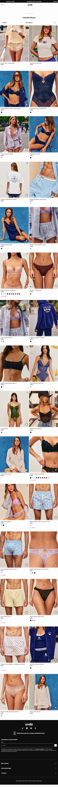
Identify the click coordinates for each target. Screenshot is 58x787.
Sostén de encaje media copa (6, 337)
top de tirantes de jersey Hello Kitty (37, 664)
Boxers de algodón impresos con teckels (9, 569)
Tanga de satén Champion (35, 153)
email (2, 742)
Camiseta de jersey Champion (36, 63)
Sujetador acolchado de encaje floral (37, 474)
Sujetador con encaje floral (6, 521)
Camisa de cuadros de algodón (7, 153)
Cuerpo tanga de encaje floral (36, 428)
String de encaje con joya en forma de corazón (39, 569)
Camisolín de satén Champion (6, 244)
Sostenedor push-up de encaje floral (8, 290)
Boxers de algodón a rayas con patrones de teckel (40, 521)
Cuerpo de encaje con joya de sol (36, 383)
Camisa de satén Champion (6, 474)
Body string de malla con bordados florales (38, 108)
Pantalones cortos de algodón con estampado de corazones (13, 664)
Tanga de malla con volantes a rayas (37, 616)
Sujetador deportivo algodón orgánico (8, 383)
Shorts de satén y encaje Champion (8, 63)
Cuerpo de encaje (4, 428)
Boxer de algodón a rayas (6, 616)
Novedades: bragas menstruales (34, 1)
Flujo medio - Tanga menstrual (36, 290)
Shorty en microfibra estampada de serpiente (10, 711)
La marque (31, 13)
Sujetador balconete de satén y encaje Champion (10, 108)
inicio (26, 13)
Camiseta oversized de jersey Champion (9, 199)
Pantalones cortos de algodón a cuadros (38, 244)
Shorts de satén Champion (35, 711)
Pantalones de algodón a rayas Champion (38, 199)
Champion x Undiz (10, 1)
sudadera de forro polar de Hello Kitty (37, 337)
